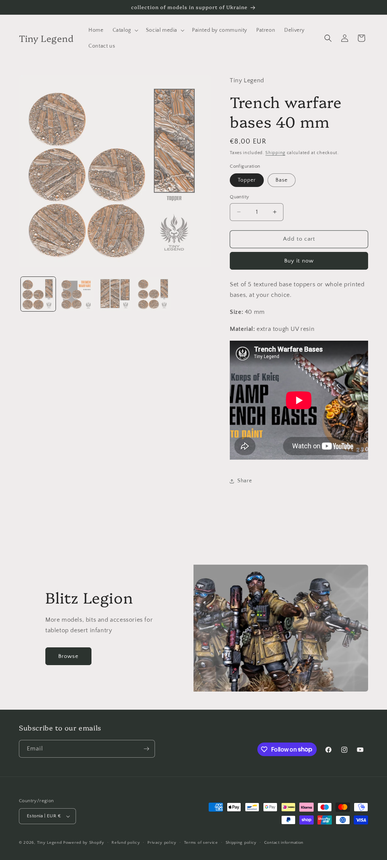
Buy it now (299, 261)
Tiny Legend (49, 842)
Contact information (283, 842)
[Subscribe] (146, 749)
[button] (124, 30)
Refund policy (125, 842)
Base (282, 180)
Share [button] (244, 481)
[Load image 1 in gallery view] (38, 294)
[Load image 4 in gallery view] (153, 294)
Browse (68, 656)
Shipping (275, 152)
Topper (247, 180)
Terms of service (201, 842)
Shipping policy (241, 842)
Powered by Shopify (83, 842)
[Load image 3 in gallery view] (115, 294)
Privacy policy (161, 842)
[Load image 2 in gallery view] (76, 294)
